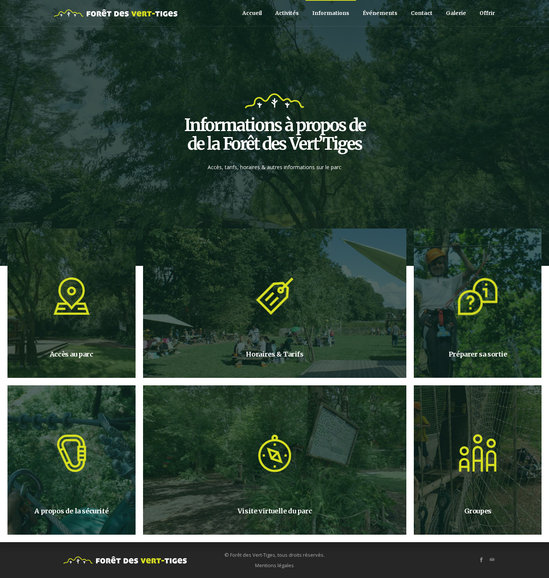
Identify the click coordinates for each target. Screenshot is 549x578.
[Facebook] (481, 559)
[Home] (125, 560)
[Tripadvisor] (492, 559)
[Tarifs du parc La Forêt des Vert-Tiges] (274, 303)
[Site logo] (115, 13)
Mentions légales (274, 565)
